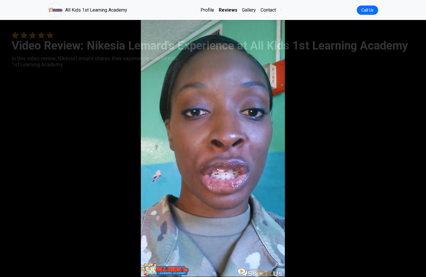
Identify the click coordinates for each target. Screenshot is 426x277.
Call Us (367, 10)
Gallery (249, 10)
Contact (268, 10)
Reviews (228, 10)
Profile (207, 10)
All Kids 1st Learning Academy (96, 10)
